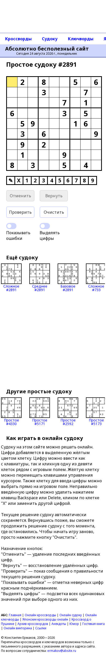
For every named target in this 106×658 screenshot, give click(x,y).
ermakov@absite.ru (61, 651)
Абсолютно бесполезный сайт (47, 48)
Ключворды (80, 39)
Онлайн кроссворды (40, 615)
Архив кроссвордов (32, 624)
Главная (15, 615)
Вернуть (54, 196)
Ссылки (40, 628)
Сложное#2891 (11, 288)
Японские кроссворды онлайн (45, 619)
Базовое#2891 (67, 288)
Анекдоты (58, 624)
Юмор (74, 624)
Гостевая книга (93, 624)
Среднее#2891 (39, 288)
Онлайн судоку (70, 615)
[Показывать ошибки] (11, 226)
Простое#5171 (39, 422)
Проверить (20, 212)
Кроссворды (18, 39)
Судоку (50, 39)
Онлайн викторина (18, 628)
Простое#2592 (68, 422)
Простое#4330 (11, 422)
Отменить (20, 196)
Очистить (54, 212)
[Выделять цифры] (45, 226)
